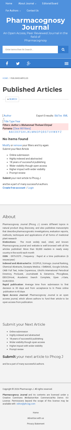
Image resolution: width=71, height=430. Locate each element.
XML (65, 115)
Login (31, 187)
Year (17, 121)
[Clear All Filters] (22, 128)
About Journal (26, 3)
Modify (6, 145)
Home (9, 3)
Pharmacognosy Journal (35, 23)
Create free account (14, 187)
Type (12, 121)
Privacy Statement (35, 424)
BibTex (58, 115)
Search (13, 99)
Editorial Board (50, 3)
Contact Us (33, 10)
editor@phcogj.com (26, 404)
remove (17, 145)
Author (7, 115)
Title (6, 121)
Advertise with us (35, 418)
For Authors (12, 10)
